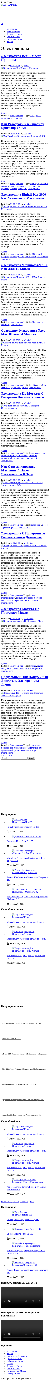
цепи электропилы (33, 668)
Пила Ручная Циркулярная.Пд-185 (23, 827)
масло (38, 115)
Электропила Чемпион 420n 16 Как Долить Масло (24, 267)
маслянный (35, 525)
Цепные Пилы (13, 36)
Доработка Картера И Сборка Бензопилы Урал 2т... (23, 1100)
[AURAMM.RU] (2, 24)
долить (39, 322)
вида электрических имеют (29, 598)
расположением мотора (25, 750)
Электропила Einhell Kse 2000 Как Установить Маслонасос (23, 196)
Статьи (10, 1363)
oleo (39, 385)
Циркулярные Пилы (16, 1371)
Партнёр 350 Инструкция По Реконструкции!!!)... (21, 1115)
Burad (26, 65)
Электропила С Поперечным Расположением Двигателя (23, 535)
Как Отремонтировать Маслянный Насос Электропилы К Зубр (18, 470)
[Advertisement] (25, 14)
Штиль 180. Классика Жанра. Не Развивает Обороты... (24, 1054)
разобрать (22, 188)
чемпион (5, 324)
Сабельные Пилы (15, 1361)
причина (5, 118)
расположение (31, 600)
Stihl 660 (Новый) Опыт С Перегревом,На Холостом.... (24, 1069)
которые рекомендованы (12, 256)
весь (32, 115)
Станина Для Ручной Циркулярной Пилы (26, 939)
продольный (7, 750)
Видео (10, 41)
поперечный (17, 600)
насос (45, 525)
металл (16, 458)
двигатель (6, 600)
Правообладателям (10, 1201)
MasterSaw (28, 543)
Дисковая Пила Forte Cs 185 (20, 841)
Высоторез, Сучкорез (17, 1356)
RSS (32, 1201)
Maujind (27, 133)
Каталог (24, 1201)
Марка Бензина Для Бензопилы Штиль (25, 922)
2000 (32, 254)
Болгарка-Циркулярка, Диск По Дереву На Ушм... (22, 1023)
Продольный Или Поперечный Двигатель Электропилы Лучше (24, 680)
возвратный (6, 458)
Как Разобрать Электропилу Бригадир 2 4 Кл (22, 126)
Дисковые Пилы (14, 39)
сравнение (16, 387)
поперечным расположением (28, 748)
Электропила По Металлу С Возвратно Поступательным (22, 395)
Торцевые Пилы (14, 34)
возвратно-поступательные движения (19, 455)
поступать (6, 668)
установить (42, 256)
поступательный (29, 458)
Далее (4, 113)
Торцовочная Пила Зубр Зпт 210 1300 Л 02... (20, 1084)
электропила (16, 118)
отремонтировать (9, 527)
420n (32, 322)
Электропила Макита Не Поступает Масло (20, 610)
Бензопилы (12, 29)
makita (33, 385)
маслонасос (30, 256)
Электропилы (13, 31)
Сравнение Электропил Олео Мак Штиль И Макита (23, 332)
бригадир (34, 183)
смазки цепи (18, 668)
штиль (25, 387)
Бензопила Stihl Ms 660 (11, 1039)
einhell (39, 254)
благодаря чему (37, 453)
